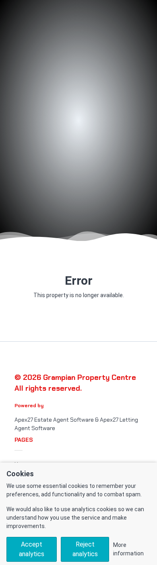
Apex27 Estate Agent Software (54, 419)
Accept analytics (31, 549)
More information (128, 549)
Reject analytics (85, 549)
